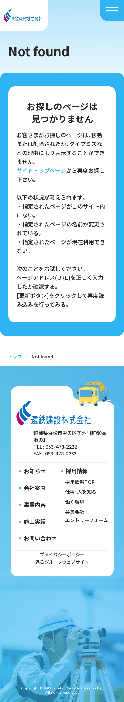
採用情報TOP (80, 481)
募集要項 (74, 511)
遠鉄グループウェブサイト (62, 562)
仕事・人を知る (80, 491)
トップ (15, 356)
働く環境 (74, 501)
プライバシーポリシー (62, 554)
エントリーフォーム (86, 520)
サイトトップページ (41, 170)
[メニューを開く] (112, 10)
